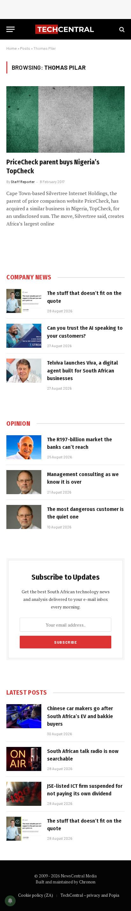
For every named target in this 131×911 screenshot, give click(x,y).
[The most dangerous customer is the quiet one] (23, 517)
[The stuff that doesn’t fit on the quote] (23, 301)
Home (11, 48)
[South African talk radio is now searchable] (23, 759)
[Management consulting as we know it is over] (23, 482)
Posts (25, 48)
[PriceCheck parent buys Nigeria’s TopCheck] (65, 119)
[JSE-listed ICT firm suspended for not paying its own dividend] (23, 794)
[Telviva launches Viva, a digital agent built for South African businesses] (23, 371)
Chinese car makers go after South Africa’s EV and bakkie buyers (80, 716)
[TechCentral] (65, 29)
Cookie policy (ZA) (35, 895)
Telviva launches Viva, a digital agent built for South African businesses (82, 371)
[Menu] (10, 29)
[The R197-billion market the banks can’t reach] (23, 447)
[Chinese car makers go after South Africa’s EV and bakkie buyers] (23, 716)
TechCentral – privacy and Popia (89, 895)
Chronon (87, 882)
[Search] (121, 29)
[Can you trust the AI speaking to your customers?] (23, 336)
